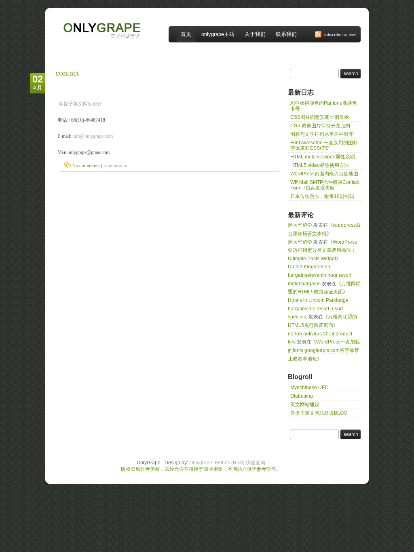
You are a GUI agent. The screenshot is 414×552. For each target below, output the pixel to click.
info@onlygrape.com (92, 136)
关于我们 (255, 34)
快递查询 (255, 463)
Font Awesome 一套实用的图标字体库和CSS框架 (324, 145)
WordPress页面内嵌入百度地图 (324, 174)
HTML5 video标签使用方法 (319, 165)
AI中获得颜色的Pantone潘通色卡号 (323, 106)
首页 (186, 34)
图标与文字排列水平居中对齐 (321, 134)
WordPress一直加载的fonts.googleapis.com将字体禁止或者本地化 (324, 350)
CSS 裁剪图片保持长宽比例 (320, 126)
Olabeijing (301, 396)
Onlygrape (200, 463)
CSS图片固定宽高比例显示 (319, 117)
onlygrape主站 (217, 34)
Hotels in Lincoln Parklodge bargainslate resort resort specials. (318, 308)
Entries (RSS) (230, 463)
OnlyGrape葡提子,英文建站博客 (93, 19)
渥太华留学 (300, 225)
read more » (115, 165)
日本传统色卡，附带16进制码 (322, 196)
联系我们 (286, 34)
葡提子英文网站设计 (80, 104)
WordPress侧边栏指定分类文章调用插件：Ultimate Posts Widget (322, 250)
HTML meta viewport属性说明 (322, 157)
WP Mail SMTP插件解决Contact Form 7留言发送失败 (324, 185)
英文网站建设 (304, 404)
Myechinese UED (309, 387)
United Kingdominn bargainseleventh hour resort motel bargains (319, 275)
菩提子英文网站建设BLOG (318, 413)
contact (67, 72)
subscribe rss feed (340, 34)
